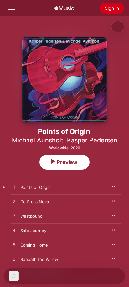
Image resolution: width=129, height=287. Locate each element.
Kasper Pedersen (92, 140)
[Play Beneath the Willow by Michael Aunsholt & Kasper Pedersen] (14, 259)
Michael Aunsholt (37, 140)
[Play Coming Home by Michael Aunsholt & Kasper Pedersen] (14, 245)
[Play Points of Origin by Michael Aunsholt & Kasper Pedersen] (14, 187)
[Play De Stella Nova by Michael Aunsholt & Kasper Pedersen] (14, 202)
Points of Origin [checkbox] (35, 187)
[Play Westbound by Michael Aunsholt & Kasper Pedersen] (14, 216)
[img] (64, 8)
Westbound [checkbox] (31, 216)
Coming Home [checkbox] (34, 244)
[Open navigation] (11, 8)
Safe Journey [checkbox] (33, 230)
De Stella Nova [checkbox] (34, 201)
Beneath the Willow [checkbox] (39, 259)
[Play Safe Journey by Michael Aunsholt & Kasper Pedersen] (14, 230)
